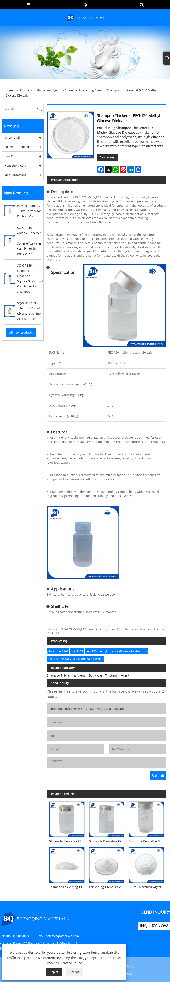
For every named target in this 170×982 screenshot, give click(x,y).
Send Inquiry (107, 157)
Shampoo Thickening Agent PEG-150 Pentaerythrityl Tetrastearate (68, 887)
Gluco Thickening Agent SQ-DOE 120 (147, 887)
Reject (54, 972)
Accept (74, 972)
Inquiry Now (154, 926)
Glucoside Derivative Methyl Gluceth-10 (147, 841)
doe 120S (76, 651)
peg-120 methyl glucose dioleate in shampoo (116, 651)
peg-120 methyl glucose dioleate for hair (75, 659)
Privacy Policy (71, 963)
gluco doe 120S (57, 651)
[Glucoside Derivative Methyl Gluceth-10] (146, 818)
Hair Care (10, 156)
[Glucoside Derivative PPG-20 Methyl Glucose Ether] (106, 818)
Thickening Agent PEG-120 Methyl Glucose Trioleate (107, 887)
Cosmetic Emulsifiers (18, 147)
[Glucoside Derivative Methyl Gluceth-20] (67, 818)
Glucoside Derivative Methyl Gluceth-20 (68, 841)
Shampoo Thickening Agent (84, 90)
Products (26, 90)
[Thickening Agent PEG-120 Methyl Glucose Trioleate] (106, 864)
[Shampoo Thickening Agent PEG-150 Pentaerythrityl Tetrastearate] (67, 864)
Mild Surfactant (15, 175)
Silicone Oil (12, 137)
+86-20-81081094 (17, 936)
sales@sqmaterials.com (62, 936)
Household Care (15, 166)
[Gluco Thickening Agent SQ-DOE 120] (146, 864)
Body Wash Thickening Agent (109, 675)
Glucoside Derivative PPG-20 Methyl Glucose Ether (107, 841)
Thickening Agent (48, 90)
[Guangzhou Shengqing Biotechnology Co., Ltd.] (85, 17)
